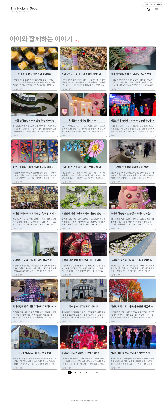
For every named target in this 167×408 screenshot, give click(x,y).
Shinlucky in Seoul (23, 8)
